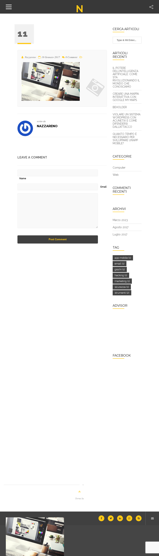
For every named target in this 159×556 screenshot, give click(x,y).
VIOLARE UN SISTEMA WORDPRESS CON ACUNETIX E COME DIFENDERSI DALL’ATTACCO (126, 120)
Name (22, 178)
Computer (119, 167)
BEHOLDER (120, 107)
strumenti (122, 292)
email (119, 263)
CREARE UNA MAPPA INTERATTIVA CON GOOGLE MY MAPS (126, 97)
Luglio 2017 (120, 234)
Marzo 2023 (120, 220)
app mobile (123, 257)
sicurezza (122, 286)
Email (103, 186)
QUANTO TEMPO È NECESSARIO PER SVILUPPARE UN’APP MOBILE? (125, 138)
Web (116, 174)
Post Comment (58, 239)
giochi (120, 269)
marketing (122, 281)
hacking (121, 275)
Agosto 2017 (120, 227)
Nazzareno (47, 126)
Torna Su (79, 498)
